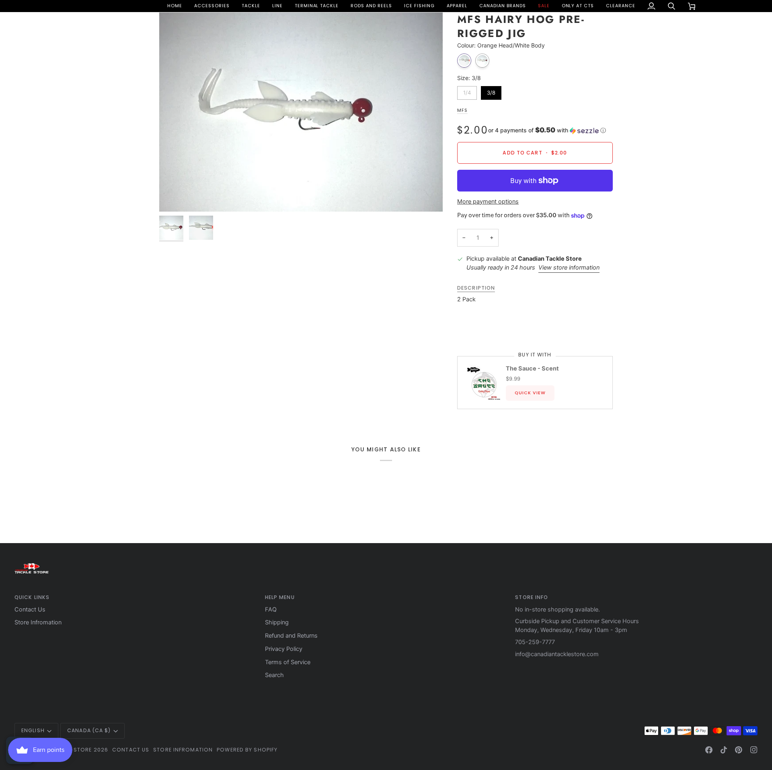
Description (476, 287)
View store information (569, 267)
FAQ (271, 609)
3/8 (491, 91)
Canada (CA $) (89, 730)
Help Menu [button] (280, 597)
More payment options (488, 201)
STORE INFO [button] (531, 597)
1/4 (467, 91)
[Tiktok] (724, 750)
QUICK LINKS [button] (31, 597)
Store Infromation (38, 622)
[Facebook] (708, 750)
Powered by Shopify (247, 749)
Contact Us (29, 609)
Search (274, 675)
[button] (212, 6)
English (33, 730)
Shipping (277, 622)
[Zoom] (301, 112)
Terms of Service (287, 662)
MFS (462, 110)
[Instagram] (754, 750)
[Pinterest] (738, 750)
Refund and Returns (291, 635)
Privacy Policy (283, 649)
